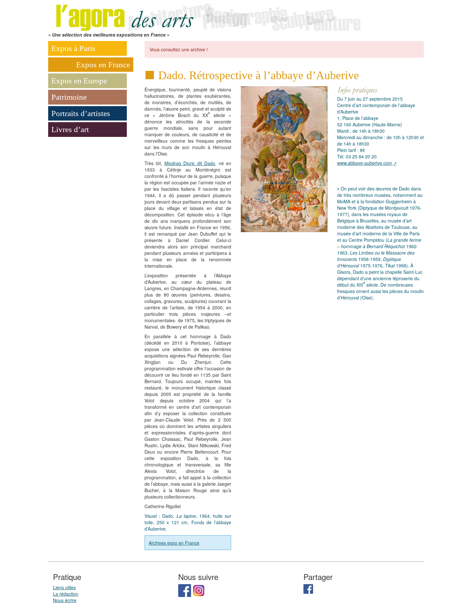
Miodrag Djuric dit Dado (189, 163)
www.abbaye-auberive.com (364, 163)
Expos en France (103, 64)
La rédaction (65, 594)
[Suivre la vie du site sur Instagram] (198, 590)
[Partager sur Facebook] (308, 588)
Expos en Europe (79, 80)
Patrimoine (69, 97)
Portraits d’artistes (80, 113)
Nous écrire (64, 600)
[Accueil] (207, 15)
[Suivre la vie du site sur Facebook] (184, 590)
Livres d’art (70, 129)
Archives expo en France (174, 543)
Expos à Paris (73, 48)
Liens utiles (64, 587)
